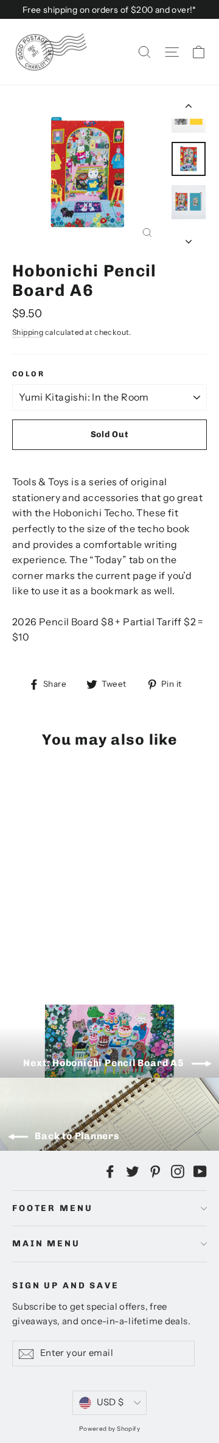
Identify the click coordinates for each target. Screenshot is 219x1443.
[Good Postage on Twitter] (132, 1171)
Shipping (27, 332)
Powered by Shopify (109, 1429)
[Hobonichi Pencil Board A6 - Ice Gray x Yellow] (32, 945)
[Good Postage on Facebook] (110, 1171)
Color (28, 374)
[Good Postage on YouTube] (200, 1171)
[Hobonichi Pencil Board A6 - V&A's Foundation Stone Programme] (72, 945)
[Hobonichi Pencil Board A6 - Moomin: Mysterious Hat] (45, 945)
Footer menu (52, 1208)
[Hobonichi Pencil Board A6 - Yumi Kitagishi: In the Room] (19, 945)
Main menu (46, 1243)
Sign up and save (65, 1285)
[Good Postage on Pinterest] (155, 1171)
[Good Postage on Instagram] (177, 1171)
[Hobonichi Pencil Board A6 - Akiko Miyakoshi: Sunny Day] (59, 945)
